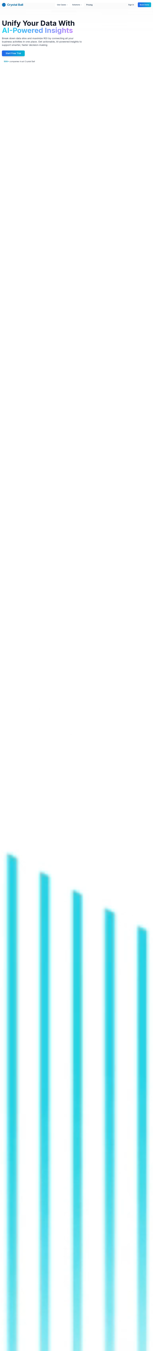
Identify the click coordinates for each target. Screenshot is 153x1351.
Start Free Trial (13, 53)
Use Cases (61, 5)
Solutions (76, 5)
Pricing (89, 5)
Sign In (131, 5)
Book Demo (144, 5)
